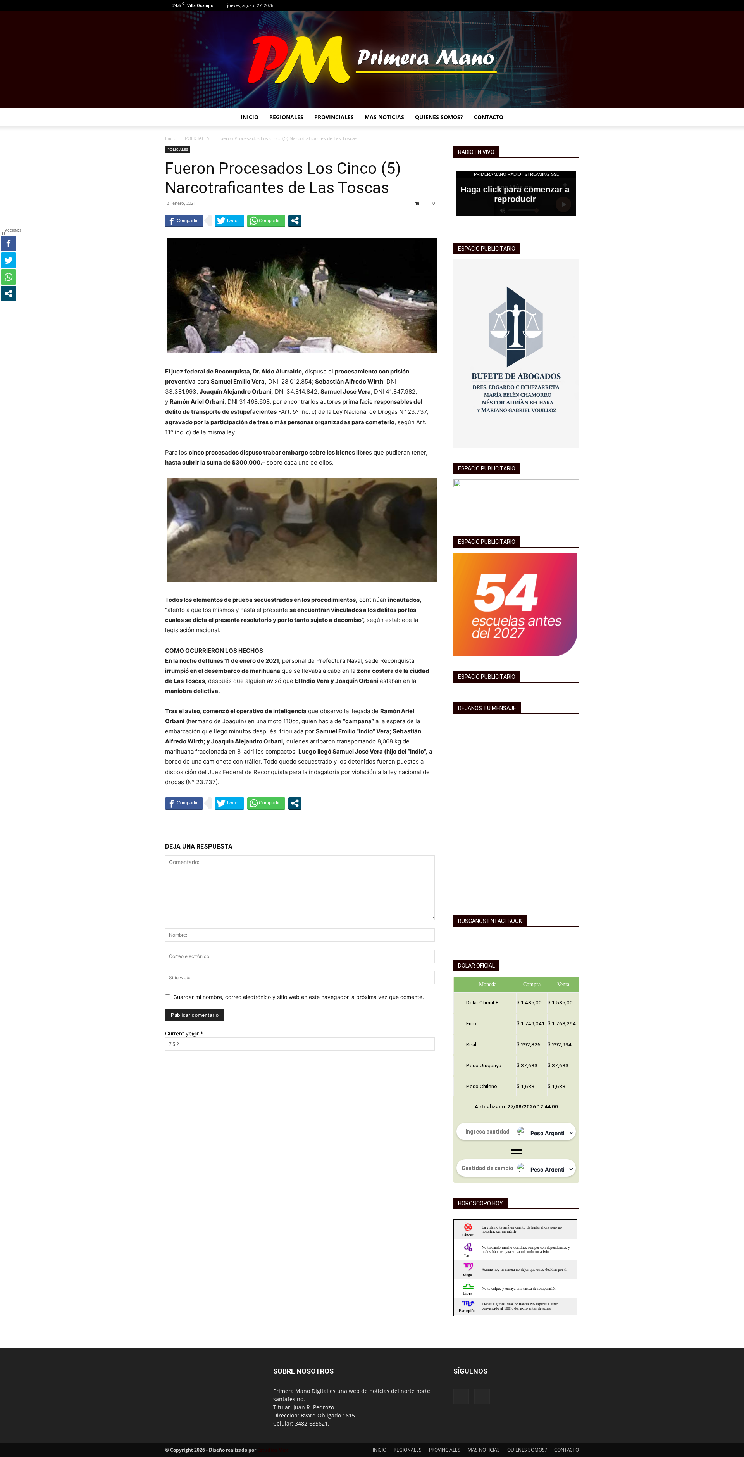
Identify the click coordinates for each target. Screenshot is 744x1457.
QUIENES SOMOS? (439, 117)
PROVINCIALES (334, 117)
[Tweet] (229, 220)
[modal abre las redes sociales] (294, 220)
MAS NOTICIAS (384, 117)
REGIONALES (286, 117)
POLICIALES (197, 138)
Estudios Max (272, 1450)
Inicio (170, 138)
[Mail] (573, 5)
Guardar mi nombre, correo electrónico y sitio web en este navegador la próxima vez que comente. (298, 997)
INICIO (249, 117)
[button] (569, 117)
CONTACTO (488, 117)
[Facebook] (560, 5)
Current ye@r (184, 1033)
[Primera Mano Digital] (372, 59)
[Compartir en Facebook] (184, 220)
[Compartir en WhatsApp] (266, 220)
